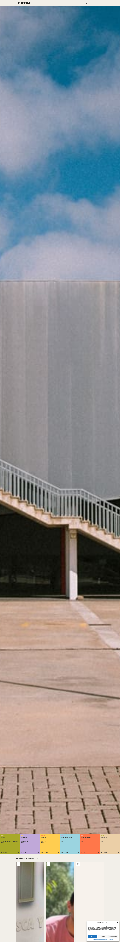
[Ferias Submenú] (75, 3)
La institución (65, 3)
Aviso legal (111, 939)
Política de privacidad (104, 939)
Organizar (87, 3)
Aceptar (92, 936)
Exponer (94, 3)
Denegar (103, 936)
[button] (117, 922)
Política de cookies (96, 939)
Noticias (100, 3)
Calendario (80, 3)
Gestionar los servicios (92, 933)
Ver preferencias (113, 936)
